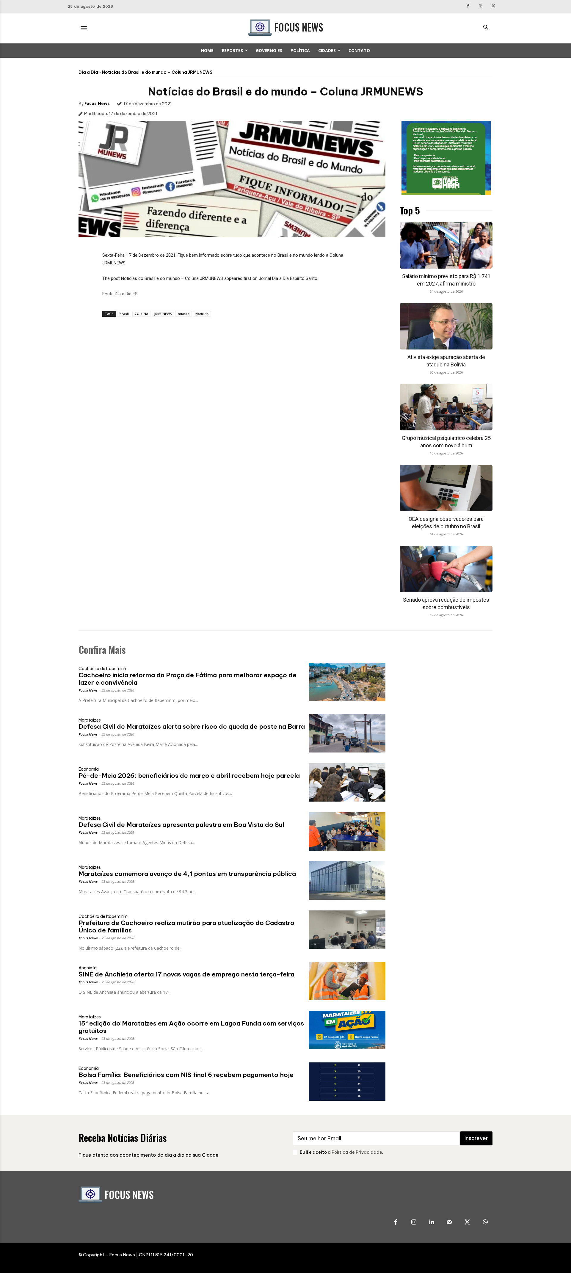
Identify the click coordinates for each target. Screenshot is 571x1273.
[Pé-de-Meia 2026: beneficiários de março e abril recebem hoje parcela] (347, 782)
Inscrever (476, 1138)
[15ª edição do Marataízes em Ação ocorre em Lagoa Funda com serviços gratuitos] (347, 1030)
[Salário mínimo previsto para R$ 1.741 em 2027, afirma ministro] (446, 245)
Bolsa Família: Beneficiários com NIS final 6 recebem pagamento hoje (186, 1075)
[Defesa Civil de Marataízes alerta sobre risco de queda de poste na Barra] (347, 733)
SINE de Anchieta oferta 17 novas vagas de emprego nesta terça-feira (186, 974)
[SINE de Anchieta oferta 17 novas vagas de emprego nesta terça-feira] (347, 981)
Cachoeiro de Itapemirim (103, 669)
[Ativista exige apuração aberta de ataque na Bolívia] (446, 326)
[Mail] (449, 1222)
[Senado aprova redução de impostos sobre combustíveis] (446, 569)
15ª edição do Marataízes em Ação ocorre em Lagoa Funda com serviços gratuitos (191, 1027)
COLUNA (141, 313)
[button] (485, 28)
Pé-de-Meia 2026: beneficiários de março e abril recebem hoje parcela (189, 776)
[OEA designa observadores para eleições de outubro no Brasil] (446, 488)
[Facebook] (468, 6)
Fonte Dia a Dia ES (120, 294)
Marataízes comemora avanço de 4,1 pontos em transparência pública (187, 874)
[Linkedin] (431, 1222)
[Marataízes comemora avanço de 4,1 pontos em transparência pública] (347, 880)
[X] (493, 6)
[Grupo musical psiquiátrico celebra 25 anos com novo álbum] (446, 407)
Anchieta (88, 968)
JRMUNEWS (163, 313)
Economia (89, 769)
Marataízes (90, 720)
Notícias (201, 313)
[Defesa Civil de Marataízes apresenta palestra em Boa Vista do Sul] (347, 831)
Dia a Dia (88, 72)
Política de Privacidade (357, 1152)
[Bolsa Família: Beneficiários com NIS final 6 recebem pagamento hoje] (347, 1081)
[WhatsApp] (485, 1222)
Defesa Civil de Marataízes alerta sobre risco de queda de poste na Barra (192, 726)
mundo (183, 313)
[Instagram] (481, 6)
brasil (124, 313)
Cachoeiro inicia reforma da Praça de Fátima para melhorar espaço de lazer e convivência (188, 678)
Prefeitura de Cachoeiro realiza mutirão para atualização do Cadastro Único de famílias (186, 926)
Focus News (97, 103)
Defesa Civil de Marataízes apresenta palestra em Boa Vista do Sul (181, 825)
